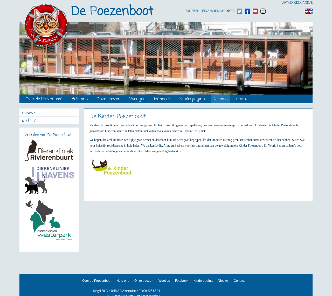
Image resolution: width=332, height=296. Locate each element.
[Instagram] (263, 2)
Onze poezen (108, 99)
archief (28, 121)
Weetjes (137, 99)
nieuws (29, 113)
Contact (243, 99)
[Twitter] (239, 2)
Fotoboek (162, 99)
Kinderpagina (192, 99)
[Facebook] (247, 2)
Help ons (80, 99)
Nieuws (220, 99)
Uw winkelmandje (297, 2)
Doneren (191, 2)
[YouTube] (255, 2)
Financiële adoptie (218, 2)
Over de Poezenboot (44, 99)
